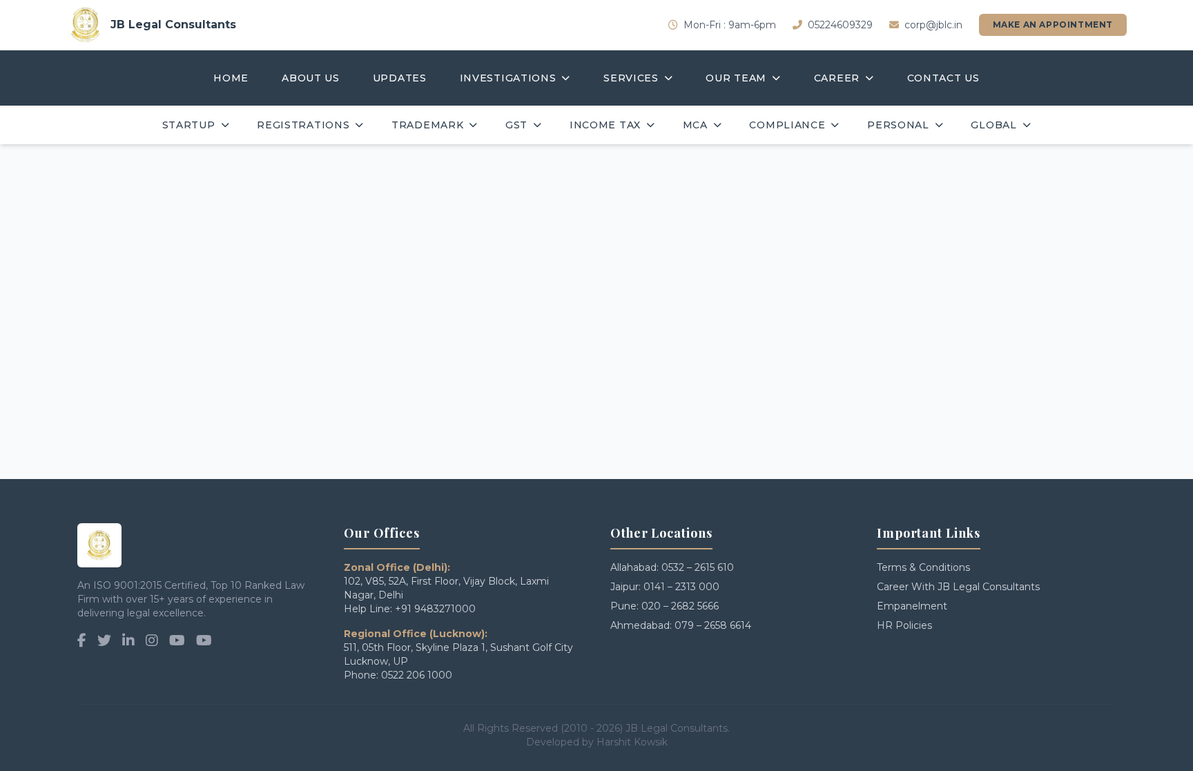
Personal (898, 125)
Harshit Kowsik (632, 742)
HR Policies (904, 625)
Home (231, 78)
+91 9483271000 (435, 609)
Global (993, 125)
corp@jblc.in (933, 25)
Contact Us (943, 78)
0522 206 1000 (416, 675)
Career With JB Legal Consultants (958, 586)
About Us (311, 78)
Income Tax (605, 125)
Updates (400, 78)
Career (837, 78)
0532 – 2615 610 (697, 567)
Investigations (508, 78)
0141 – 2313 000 (681, 586)
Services (631, 78)
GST (516, 125)
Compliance (787, 125)
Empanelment (912, 606)
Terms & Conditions (923, 567)
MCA (695, 125)
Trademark (427, 125)
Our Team (736, 78)
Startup (188, 125)
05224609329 (840, 25)
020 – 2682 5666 (680, 606)
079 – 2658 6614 (713, 625)
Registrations (303, 125)
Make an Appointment (1053, 24)
